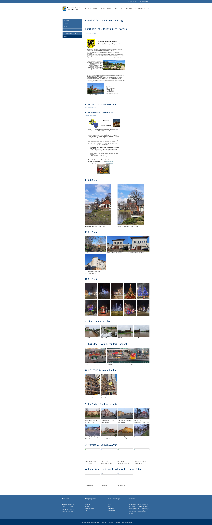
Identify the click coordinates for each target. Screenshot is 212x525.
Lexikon (109, 504)
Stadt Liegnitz (130, 8)
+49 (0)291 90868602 (132, 1)
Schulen (87, 506)
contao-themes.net (127, 522)
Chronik (66, 24)
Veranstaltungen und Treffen (72, 33)
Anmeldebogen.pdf (90, 107)
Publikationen (107, 8)
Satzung (66, 30)
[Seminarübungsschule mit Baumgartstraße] (109, 435)
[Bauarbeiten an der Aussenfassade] (92, 394)
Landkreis (141, 8)
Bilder (86, 510)
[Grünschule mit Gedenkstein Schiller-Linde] (141, 418)
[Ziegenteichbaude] (141, 435)
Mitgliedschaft (111, 510)
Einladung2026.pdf (90, 115)
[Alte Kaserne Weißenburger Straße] (109, 459)
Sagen (108, 506)
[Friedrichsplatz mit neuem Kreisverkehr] (125, 418)
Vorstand (66, 27)
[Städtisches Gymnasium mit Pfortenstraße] (125, 435)
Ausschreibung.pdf (90, 33)
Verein (88, 8)
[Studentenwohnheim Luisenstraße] (92, 459)
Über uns (66, 20)
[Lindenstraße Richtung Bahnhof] (92, 435)
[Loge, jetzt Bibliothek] (141, 459)
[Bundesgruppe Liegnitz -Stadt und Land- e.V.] (71, 8)
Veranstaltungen (89, 508)
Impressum (111, 522)
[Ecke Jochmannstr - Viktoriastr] (109, 418)
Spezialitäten (110, 508)
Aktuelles (66, 36)
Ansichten (118, 8)
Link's (96, 8)
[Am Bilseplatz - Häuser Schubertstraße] (92, 418)
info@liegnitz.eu (145, 1)
